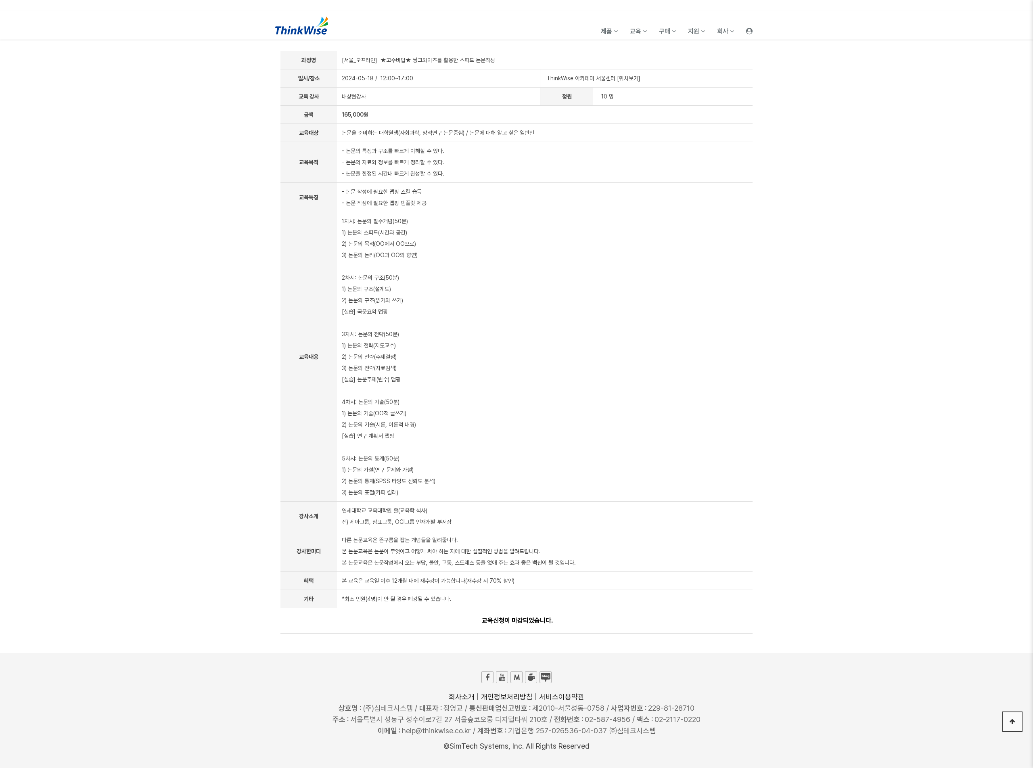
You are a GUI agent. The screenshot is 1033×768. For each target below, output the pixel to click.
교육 (636, 31)
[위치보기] (628, 78)
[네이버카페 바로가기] (531, 677)
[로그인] (749, 25)
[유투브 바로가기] (502, 677)
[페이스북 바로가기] (487, 677)
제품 (607, 31)
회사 (723, 31)
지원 (694, 31)
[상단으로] (1012, 721)
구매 (665, 31)
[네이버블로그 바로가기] (546, 677)
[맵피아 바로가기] (516, 677)
